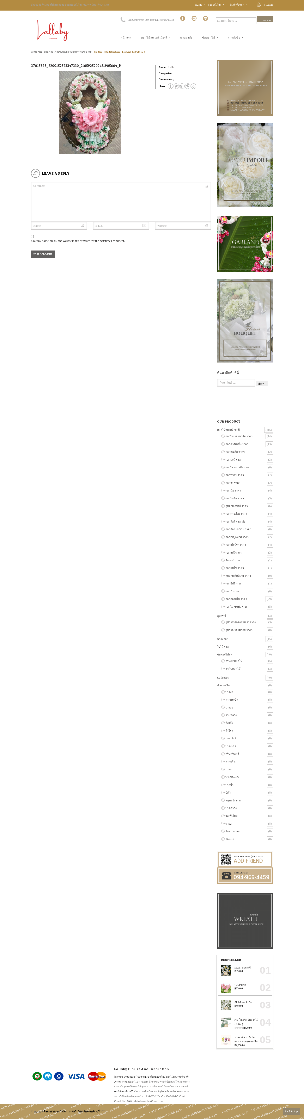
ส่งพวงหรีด (223, 685)
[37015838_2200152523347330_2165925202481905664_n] (170, 86)
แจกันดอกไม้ (233, 669)
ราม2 (228, 823)
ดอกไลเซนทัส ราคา (236, 606)
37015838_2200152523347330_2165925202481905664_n (119, 51)
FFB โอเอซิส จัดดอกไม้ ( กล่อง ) (246, 1022)
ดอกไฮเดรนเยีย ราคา (237, 467)
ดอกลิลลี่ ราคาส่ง (235, 521)
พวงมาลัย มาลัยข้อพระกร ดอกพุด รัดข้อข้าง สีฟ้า (68, 51)
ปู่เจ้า (228, 792)
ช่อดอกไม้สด (214, 4)
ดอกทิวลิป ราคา (234, 475)
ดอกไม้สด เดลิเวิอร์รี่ (153, 38)
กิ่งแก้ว (229, 723)
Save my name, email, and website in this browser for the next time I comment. (78, 241)
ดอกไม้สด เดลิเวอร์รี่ (228, 430)
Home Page (36, 51)
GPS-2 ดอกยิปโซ (243, 1002)
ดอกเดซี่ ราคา (233, 552)
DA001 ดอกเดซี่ (243, 967)
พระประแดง (232, 777)
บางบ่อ (229, 707)
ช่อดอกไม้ (207, 38)
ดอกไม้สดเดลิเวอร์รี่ (123, 1091)
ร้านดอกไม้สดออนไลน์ (153, 1076)
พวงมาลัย (186, 37)
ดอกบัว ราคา (232, 591)
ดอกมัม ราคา (233, 490)
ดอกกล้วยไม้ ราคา (236, 599)
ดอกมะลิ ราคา (233, 459)
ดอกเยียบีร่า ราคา (235, 545)
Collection (223, 677)
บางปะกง (230, 746)
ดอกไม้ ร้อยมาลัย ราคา (239, 436)
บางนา (229, 769)
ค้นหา (262, 383)
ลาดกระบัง (231, 699)
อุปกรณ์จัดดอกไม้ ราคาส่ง (240, 622)
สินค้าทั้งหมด (237, 4)
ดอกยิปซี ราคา (233, 583)
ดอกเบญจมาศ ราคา (237, 537)
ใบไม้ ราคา (223, 646)
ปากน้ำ (229, 785)
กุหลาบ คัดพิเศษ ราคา (238, 576)
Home (198, 4)
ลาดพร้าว (230, 761)
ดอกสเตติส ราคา (235, 452)
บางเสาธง (231, 808)
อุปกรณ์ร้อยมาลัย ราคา (239, 630)
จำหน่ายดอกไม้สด (133, 1076)
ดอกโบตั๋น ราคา (234, 498)
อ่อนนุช (229, 839)
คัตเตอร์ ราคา (233, 560)
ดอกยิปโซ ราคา (234, 568)
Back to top (291, 1111)
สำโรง (229, 730)
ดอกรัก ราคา (232, 483)
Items (268, 4)
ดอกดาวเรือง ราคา (236, 514)
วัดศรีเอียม (231, 816)
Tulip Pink (240, 985)
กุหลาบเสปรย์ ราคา (236, 506)
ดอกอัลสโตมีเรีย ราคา (238, 529)
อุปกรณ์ (221, 616)
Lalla (171, 67)
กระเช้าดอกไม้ (233, 661)
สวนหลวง (231, 715)
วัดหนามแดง (232, 831)
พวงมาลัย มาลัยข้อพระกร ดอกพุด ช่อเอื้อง (247, 1039)
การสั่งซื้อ (232, 38)
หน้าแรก (126, 37)
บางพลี (229, 692)
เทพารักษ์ (230, 738)
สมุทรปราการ (233, 800)
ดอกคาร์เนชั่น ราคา (236, 444)
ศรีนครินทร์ (232, 754)
